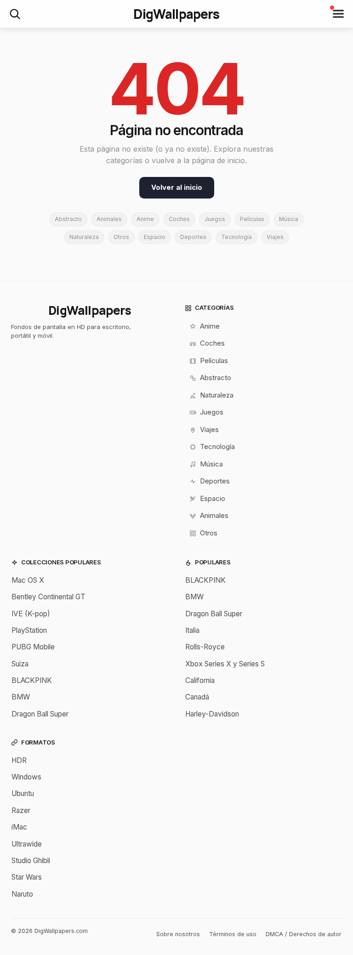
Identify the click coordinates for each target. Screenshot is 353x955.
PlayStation (29, 630)
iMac (19, 827)
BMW (20, 697)
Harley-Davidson (212, 714)
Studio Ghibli (30, 860)
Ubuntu (22, 793)
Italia (192, 630)
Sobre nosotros (178, 934)
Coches (179, 219)
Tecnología (236, 236)
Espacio (154, 236)
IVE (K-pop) (30, 613)
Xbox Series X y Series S (225, 663)
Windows (26, 777)
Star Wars (26, 877)
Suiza (19, 663)
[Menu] (338, 14)
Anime (145, 219)
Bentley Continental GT (48, 596)
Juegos (215, 219)
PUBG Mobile (33, 646)
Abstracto (68, 219)
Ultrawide (26, 844)
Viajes (275, 236)
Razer (20, 810)
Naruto (22, 894)
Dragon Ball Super (39, 714)
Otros (121, 236)
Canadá (197, 697)
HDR (19, 760)
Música (288, 219)
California (200, 680)
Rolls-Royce (205, 646)
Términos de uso (232, 934)
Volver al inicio (176, 187)
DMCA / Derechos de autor (304, 934)
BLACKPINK (31, 680)
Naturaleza (84, 236)
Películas (252, 219)
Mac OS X (27, 580)
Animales (109, 219)
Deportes (193, 236)
